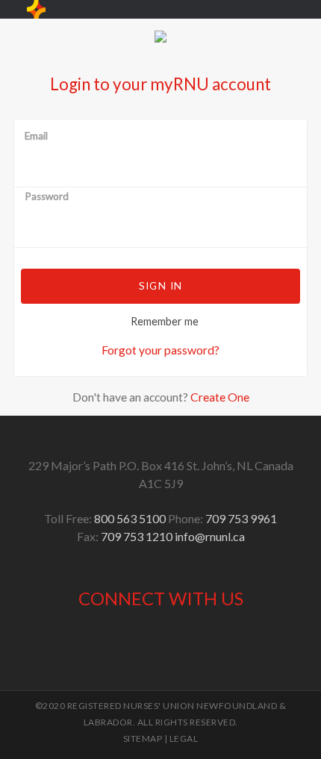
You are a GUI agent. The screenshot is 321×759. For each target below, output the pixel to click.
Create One (219, 397)
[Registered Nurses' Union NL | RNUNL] (36, 9)
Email (36, 136)
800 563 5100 (130, 518)
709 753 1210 (136, 536)
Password (47, 197)
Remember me (165, 321)
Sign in (160, 286)
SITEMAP (143, 738)
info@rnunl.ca (210, 536)
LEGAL (184, 738)
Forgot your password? (160, 350)
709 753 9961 (241, 518)
